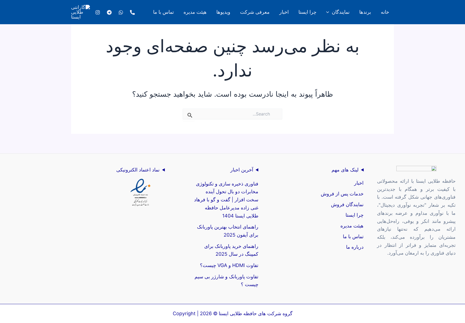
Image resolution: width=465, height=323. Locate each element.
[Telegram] (109, 12)
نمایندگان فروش (347, 204)
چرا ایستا (355, 215)
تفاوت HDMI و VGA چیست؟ (229, 265)
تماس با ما (353, 236)
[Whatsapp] (120, 12)
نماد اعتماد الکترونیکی (138, 170)
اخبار (359, 183)
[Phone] (132, 12)
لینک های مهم (345, 170)
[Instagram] (97, 12)
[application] (329, 12)
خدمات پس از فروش (342, 193)
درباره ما (355, 247)
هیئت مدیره (352, 226)
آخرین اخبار (241, 170)
